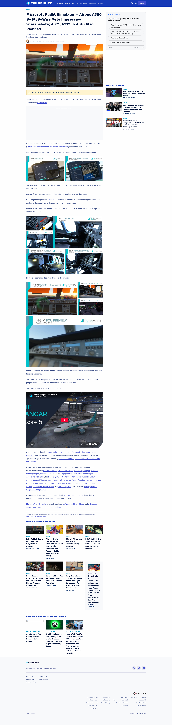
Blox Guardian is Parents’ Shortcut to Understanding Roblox (134, 93)
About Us (29, 676)
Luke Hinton (70, 590)
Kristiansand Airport (65, 471)
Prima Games (93, 700)
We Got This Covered (120, 700)
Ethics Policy (30, 679)
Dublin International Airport (43, 486)
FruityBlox (124, 705)
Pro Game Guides (92, 697)
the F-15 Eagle (38, 477)
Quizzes (92, 3)
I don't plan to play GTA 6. (120, 42)
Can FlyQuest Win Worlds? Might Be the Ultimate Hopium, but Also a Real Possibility (133, 108)
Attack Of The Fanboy (138, 697)
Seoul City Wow (64, 486)
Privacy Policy (31, 682)
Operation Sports (122, 703)
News (67, 3)
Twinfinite (106, 697)
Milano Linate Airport (48, 474)
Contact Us (43, 676)
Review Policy (43, 679)
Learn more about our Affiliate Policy (36, 516)
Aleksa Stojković (129, 113)
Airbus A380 (52, 200)
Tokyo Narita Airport (85, 474)
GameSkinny (105, 703)
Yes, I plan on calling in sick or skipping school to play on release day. (126, 32)
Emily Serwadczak (32, 548)
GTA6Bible (94, 708)
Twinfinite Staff (129, 97)
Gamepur (124, 697)
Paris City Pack (54, 477)
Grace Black (50, 558)
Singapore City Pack (69, 474)
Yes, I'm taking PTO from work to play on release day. (126, 26)
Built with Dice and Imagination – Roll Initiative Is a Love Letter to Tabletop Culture (134, 124)
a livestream (42, 102)
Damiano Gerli (70, 548)
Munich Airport (44, 483)
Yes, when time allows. (119, 38)
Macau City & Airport (82, 471)
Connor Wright (31, 588)
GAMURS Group (141, 713)
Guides (75, 3)
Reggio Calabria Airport (87, 480)
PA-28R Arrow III (50, 471)
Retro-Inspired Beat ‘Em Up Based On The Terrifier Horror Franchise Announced (34, 580)
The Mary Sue (141, 703)
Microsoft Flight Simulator (36, 504)
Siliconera (106, 700)
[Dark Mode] (136, 3)
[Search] (132, 3)
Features (59, 3)
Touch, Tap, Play (92, 705)
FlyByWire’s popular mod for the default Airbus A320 (47, 147)
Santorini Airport (39, 480)
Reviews (83, 3)
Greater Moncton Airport (71, 477)
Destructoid (142, 700)
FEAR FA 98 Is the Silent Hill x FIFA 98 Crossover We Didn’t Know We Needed (93, 544)
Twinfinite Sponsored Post (93, 605)
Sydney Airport (52, 480)
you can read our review (74, 495)
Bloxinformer (141, 705)
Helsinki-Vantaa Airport (68, 480)
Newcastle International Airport (78, 483)
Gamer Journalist (92, 703)
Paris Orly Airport (58, 483)
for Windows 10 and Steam (73, 504)
